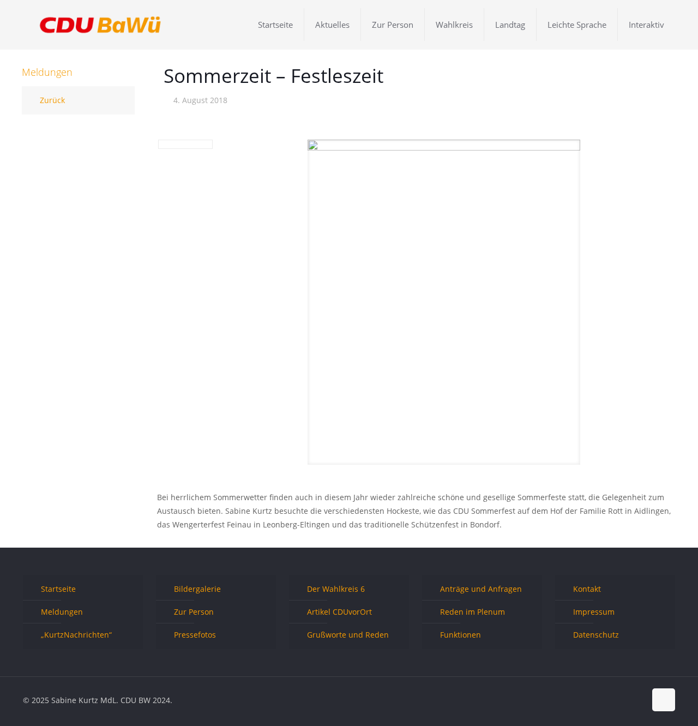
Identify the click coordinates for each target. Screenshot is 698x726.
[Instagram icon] (637, 699)
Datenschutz (596, 634)
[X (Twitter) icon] (614, 699)
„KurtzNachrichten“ (76, 634)
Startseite (58, 589)
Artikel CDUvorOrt (339, 612)
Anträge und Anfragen (481, 589)
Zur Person (194, 612)
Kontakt (587, 589)
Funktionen (460, 634)
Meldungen (62, 612)
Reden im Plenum (472, 612)
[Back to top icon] (663, 699)
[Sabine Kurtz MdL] (100, 24)
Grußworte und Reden (348, 634)
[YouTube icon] (626, 699)
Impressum (594, 612)
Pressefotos (195, 634)
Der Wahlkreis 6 (336, 589)
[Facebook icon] (603, 699)
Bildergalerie (197, 589)
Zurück (52, 100)
